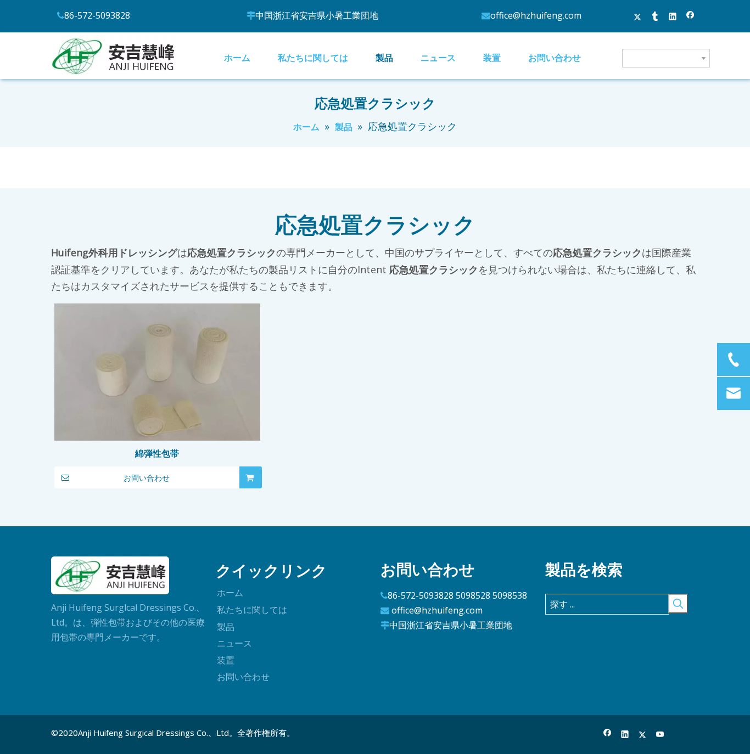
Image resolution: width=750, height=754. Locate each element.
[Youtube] (660, 735)
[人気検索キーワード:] (678, 604)
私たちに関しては (252, 610)
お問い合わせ (147, 478)
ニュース (234, 643)
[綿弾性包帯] (157, 380)
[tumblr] (655, 17)
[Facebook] (690, 17)
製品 (225, 627)
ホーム (230, 593)
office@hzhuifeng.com (437, 610)
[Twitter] (638, 17)
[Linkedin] (673, 17)
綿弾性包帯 (157, 453)
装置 (225, 660)
